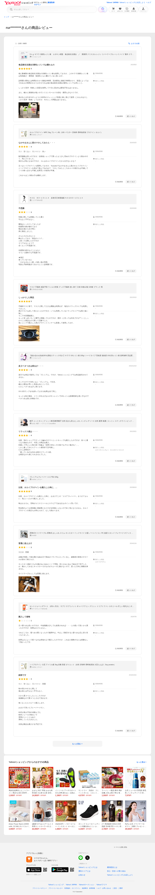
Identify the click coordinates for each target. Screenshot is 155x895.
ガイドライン (76, 888)
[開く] (29, 110)
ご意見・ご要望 (117, 888)
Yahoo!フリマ (101, 885)
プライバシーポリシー (39, 888)
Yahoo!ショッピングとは (87, 867)
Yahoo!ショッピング (56, 885)
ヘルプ (148, 2)
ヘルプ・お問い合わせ (103, 888)
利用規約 (67, 888)
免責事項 (85, 888)
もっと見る (140, 762)
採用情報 (92, 888)
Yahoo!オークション (86, 885)
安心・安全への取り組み (116, 871)
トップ (6, 17)
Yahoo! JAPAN (112, 2)
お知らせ (81, 875)
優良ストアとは (84, 871)
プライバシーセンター (55, 888)
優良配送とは (112, 867)
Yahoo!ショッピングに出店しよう (132, 2)
